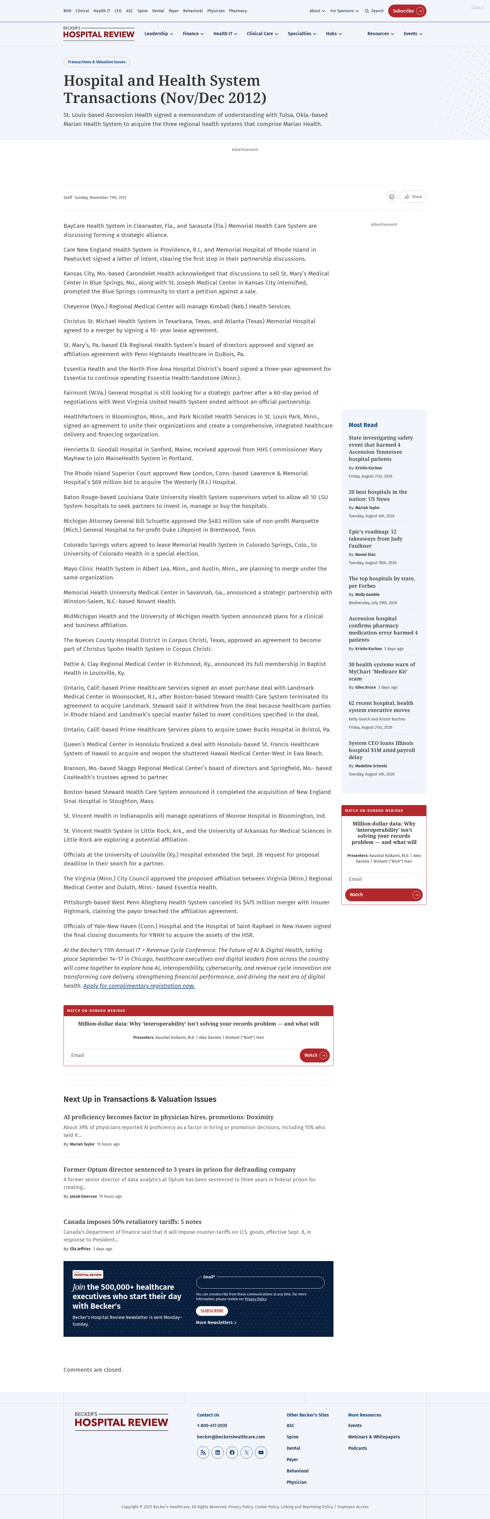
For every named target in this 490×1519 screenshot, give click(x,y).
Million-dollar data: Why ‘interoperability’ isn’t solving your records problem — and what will (198, 1023)
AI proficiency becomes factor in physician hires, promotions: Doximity (169, 1117)
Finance (191, 33)
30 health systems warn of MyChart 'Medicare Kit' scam (382, 671)
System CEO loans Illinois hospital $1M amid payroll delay (382, 749)
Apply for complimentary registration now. (139, 985)
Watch (311, 1055)
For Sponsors (342, 11)
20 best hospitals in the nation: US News (378, 495)
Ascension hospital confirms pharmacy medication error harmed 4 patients (383, 629)
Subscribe (403, 11)
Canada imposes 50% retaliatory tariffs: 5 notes (133, 1222)
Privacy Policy (256, 1299)
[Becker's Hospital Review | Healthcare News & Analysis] (99, 34)
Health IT (102, 11)
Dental (158, 11)
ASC (129, 11)
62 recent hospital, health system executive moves (381, 706)
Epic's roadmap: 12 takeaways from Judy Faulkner (375, 538)
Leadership (156, 33)
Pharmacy (238, 11)
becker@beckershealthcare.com (231, 1437)
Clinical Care (260, 33)
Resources (378, 33)
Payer (174, 11)
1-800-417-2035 (212, 1425)
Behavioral (193, 11)
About (315, 11)
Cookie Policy (267, 1507)
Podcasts (357, 1448)
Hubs (331, 33)
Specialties (299, 33)
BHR (67, 11)
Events (410, 33)
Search (377, 11)
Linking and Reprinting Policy (307, 1507)
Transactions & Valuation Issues (97, 62)
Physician (216, 11)
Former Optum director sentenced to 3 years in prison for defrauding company (180, 1169)
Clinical (82, 11)
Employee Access (353, 1507)
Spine (143, 11)
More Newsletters (214, 1322)
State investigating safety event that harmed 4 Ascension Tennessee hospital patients (381, 448)
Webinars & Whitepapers (374, 1437)
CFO (118, 11)
